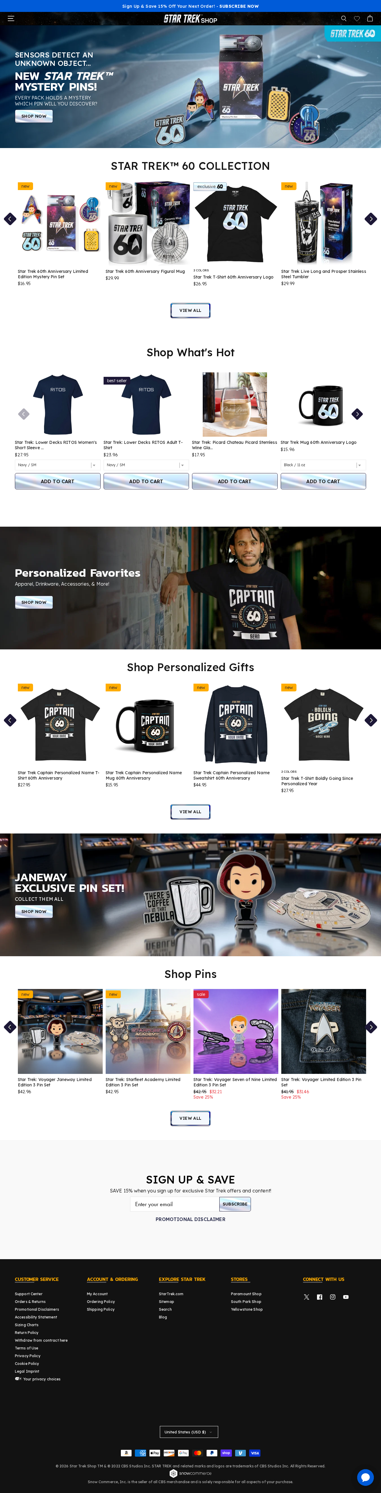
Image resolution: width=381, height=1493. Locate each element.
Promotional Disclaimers (37, 1309)
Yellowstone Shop (247, 1309)
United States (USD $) (185, 1432)
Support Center (29, 1294)
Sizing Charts (27, 1325)
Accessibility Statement (36, 1317)
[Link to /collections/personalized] (190, 588)
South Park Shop (246, 1301)
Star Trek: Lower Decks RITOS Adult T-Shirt (143, 445)
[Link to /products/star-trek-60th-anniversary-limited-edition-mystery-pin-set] (190, 86)
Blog (163, 1317)
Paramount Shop (246, 1294)
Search (165, 1309)
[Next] (357, 414)
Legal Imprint (27, 1371)
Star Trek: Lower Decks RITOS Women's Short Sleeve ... (56, 445)
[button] (343, 18)
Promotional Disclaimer (190, 1219)
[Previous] (24, 414)
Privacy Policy (27, 1356)
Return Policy (27, 1332)
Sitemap (166, 1301)
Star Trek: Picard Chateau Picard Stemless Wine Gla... (234, 445)
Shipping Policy (101, 1309)
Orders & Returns (30, 1301)
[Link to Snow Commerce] (190, 1477)
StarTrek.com (171, 1294)
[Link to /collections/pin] (190, 894)
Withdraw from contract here (41, 1340)
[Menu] (11, 18)
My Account (97, 1294)
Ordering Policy (101, 1301)
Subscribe (235, 1204)
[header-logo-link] (190, 18)
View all (190, 310)
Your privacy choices (41, 1379)
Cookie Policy (27, 1363)
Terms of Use (26, 1348)
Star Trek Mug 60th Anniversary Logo (319, 442)
